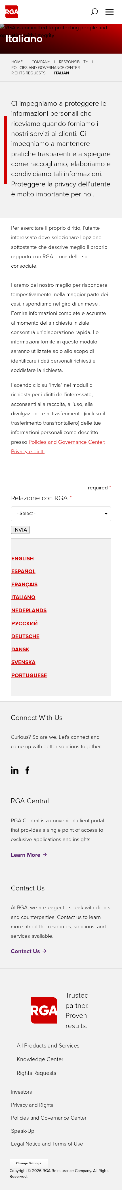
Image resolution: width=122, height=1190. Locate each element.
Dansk (20, 649)
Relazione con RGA (40, 498)
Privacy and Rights (32, 1105)
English (22, 558)
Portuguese (29, 675)
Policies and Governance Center (45, 68)
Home (17, 62)
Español (23, 571)
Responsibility (73, 62)
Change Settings (28, 1163)
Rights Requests (28, 73)
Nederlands (29, 610)
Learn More (25, 855)
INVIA (20, 530)
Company (40, 62)
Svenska (23, 662)
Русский (24, 623)
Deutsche (25, 636)
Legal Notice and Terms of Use (47, 1144)
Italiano (23, 597)
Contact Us (25, 951)
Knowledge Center (40, 1059)
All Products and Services (48, 1045)
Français (24, 584)
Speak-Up (22, 1131)
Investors (21, 1092)
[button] (95, 12)
